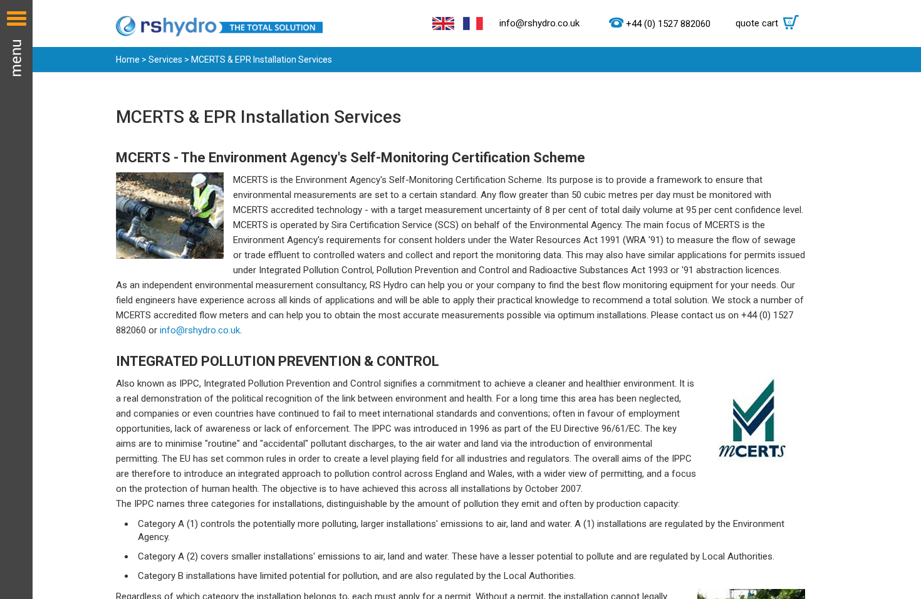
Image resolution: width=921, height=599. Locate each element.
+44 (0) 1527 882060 (668, 23)
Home (128, 60)
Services (165, 60)
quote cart (763, 23)
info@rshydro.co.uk (539, 23)
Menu (16, 299)
